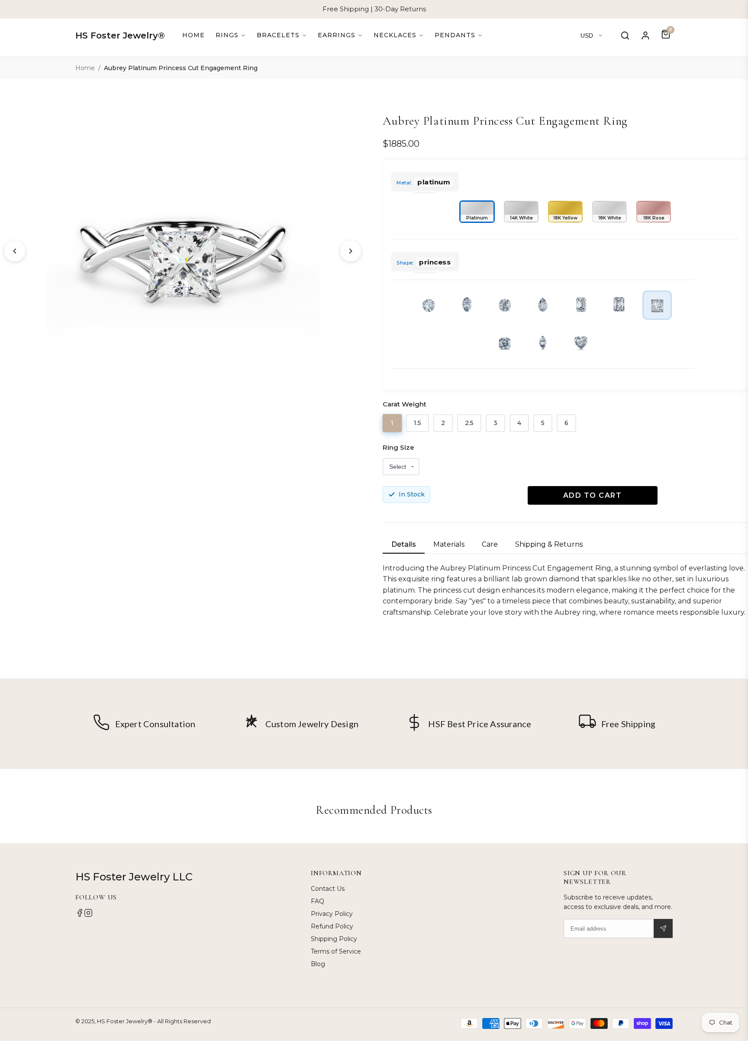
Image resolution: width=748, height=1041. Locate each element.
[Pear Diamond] (543, 305)
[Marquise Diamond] (543, 343)
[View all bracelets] (282, 35)
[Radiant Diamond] (619, 305)
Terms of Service (336, 951)
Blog (318, 964)
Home (193, 35)
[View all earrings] (340, 35)
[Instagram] (88, 915)
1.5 (417, 423)
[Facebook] (79, 915)
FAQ (317, 901)
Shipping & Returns (549, 544)
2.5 (469, 423)
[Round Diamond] (429, 305)
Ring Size (398, 447)
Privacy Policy (332, 914)
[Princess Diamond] (657, 305)
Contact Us (328, 889)
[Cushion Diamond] (505, 305)
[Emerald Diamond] (581, 305)
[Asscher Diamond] (505, 343)
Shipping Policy (334, 939)
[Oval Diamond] (467, 305)
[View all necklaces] (399, 35)
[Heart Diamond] (581, 343)
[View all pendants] (459, 35)
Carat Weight (404, 404)
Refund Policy (332, 926)
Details (403, 544)
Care (490, 544)
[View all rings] (231, 35)
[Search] (625, 35)
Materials (448, 544)
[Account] (645, 35)
